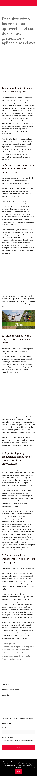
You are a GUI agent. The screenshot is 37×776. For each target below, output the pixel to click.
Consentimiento (8, 737)
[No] (35, 768)
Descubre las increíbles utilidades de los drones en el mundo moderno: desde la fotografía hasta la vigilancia (17, 656)
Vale (18, 771)
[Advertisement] (18, 67)
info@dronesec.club (12, 689)
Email (4, 728)
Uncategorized (9, 643)
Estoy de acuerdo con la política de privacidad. (18, 740)
